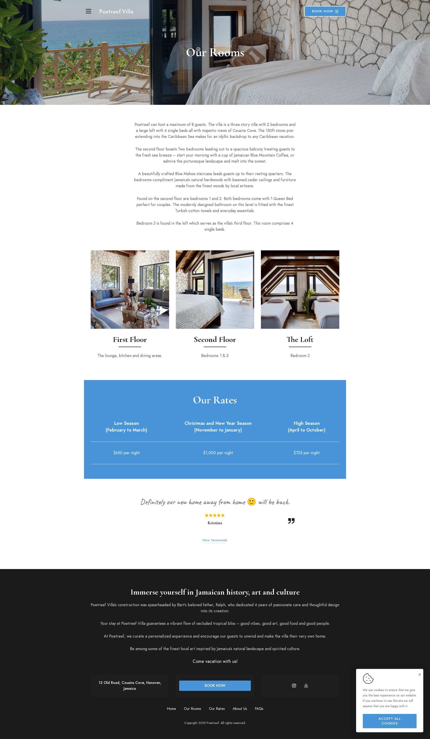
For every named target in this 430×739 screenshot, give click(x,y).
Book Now (322, 11)
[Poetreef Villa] (116, 11)
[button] (96, 289)
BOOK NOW (215, 685)
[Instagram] (294, 685)
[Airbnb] (306, 685)
